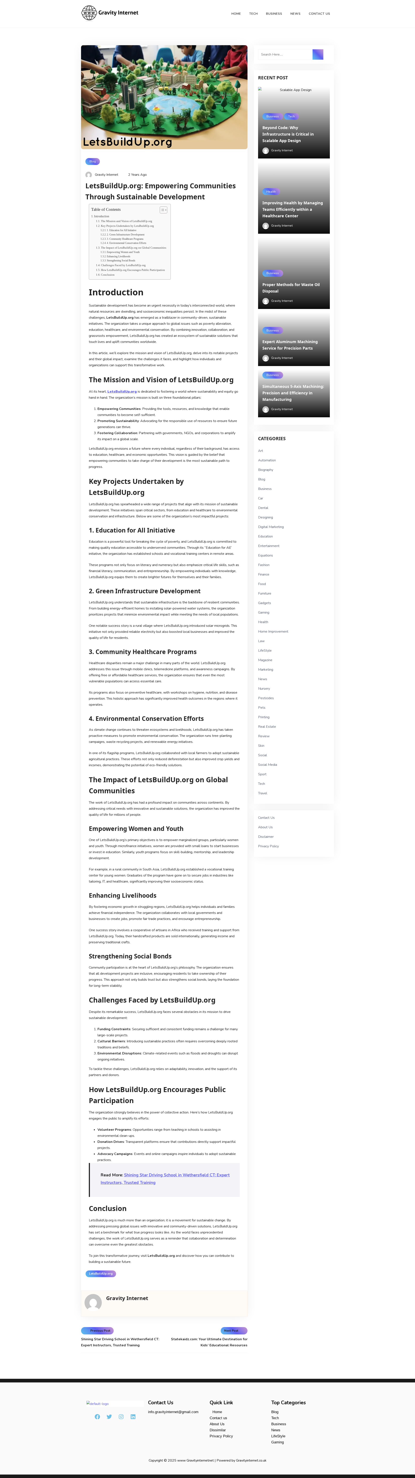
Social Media (267, 764)
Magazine (265, 660)
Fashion (264, 565)
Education (265, 536)
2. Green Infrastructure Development (125, 234)
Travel (262, 793)
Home (236, 14)
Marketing (265, 669)
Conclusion (108, 274)
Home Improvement (273, 631)
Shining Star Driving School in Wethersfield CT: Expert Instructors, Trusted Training (120, 1342)
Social (262, 755)
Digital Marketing (271, 527)
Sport (262, 774)
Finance (263, 574)
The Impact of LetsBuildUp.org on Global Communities (133, 247)
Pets (261, 707)
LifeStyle (265, 650)
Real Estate (267, 726)
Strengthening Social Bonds (121, 260)
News (295, 14)
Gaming (263, 612)
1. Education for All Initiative (121, 230)
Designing (265, 517)
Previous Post (100, 1331)
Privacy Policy (268, 846)
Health (271, 192)
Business (274, 14)
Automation (267, 460)
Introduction (101, 216)
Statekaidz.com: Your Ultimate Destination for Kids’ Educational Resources (209, 1342)
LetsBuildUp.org (101, 1274)
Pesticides (266, 698)
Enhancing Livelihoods (118, 256)
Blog (92, 161)
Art (260, 450)
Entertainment (268, 546)
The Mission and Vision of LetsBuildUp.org (126, 221)
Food (262, 584)
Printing (264, 717)
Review (264, 736)
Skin (261, 745)
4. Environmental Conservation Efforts (126, 243)
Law (261, 641)
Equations (265, 555)
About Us (265, 827)
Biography (265, 469)
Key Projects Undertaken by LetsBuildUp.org (127, 225)
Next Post (231, 1331)
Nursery (264, 688)
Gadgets (264, 603)
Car (260, 498)
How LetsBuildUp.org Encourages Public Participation (133, 270)
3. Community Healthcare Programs (125, 239)
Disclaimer (266, 836)
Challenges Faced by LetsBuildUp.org (123, 265)
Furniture (264, 593)
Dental (263, 507)
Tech (253, 14)
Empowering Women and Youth (123, 252)
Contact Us (319, 14)
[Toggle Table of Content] (161, 210)
